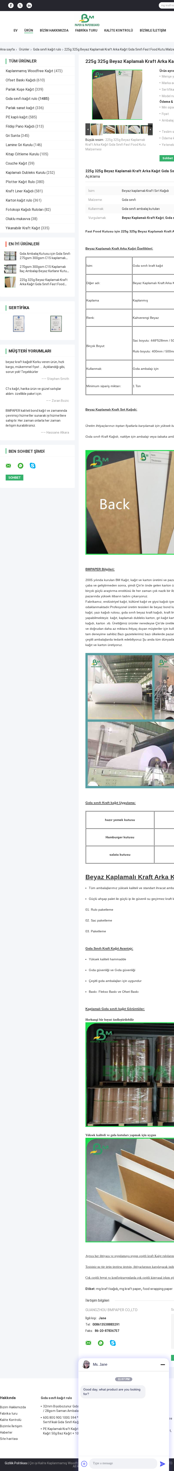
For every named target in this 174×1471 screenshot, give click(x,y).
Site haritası (9, 1439)
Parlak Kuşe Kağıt (20, 89)
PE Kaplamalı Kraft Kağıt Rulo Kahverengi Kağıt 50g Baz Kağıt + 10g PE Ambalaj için (73, 1431)
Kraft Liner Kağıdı (20, 191)
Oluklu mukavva (18, 219)
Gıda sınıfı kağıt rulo (47, 49)
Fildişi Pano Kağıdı (20, 126)
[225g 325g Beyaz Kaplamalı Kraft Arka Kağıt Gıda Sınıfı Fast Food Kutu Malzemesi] (10, 282)
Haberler (6, 1432)
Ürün (28, 30)
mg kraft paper (130, 1289)
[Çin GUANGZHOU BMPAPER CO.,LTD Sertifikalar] (18, 323)
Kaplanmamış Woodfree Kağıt (29, 71)
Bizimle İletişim (153, 30)
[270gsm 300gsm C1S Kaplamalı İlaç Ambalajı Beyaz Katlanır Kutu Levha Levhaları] (10, 269)
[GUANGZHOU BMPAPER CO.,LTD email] (11, 466)
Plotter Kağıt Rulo (20, 182)
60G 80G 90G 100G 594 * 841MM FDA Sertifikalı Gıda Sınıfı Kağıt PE (70, 1420)
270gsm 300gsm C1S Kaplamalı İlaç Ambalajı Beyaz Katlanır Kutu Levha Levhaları (43, 271)
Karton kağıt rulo (19, 200)
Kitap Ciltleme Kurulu (22, 154)
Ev (15, 30)
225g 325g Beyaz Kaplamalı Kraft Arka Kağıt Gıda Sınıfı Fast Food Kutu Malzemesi (44, 284)
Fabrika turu (86, 30)
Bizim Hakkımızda (54, 30)
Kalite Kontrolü (118, 30)
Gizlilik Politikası (16, 1463)
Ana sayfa (7, 49)
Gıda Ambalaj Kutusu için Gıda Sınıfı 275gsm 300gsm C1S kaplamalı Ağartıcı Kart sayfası (45, 258)
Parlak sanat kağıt (20, 108)
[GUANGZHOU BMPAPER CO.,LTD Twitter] (20, 5)
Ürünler (24, 49)
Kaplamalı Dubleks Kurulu (26, 172)
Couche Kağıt (16, 163)
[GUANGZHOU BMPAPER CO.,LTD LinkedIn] (29, 5)
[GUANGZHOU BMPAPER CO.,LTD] (87, 20)
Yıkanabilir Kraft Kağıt (23, 228)
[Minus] (162, 1364)
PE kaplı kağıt (17, 117)
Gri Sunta (13, 135)
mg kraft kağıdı (107, 1289)
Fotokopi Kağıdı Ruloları (25, 209)
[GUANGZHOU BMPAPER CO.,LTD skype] (35, 465)
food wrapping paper (158, 1289)
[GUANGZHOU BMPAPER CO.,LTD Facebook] (11, 5)
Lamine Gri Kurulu (19, 145)
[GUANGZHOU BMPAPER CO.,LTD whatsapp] (23, 466)
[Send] (162, 1464)
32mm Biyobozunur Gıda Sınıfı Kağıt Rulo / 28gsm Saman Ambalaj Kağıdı (72, 1408)
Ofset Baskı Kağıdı (21, 80)
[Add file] (84, 1464)
